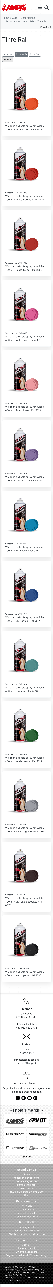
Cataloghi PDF (27, 1209)
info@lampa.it (26, 1052)
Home (5, 17)
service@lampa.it (26, 1063)
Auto (15, 17)
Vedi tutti (8, 59)
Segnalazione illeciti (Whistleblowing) (26, 1255)
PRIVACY (8, 1278)
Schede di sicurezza (26, 1216)
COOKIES (17, 1278)
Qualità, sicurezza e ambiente (26, 1191)
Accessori (8, 54)
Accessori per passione (26, 1177)
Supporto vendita (26, 1213)
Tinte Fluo (34, 54)
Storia (26, 1174)
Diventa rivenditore (26, 1251)
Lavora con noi (26, 1248)
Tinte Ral (20, 54)
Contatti (26, 1244)
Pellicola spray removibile (20, 21)
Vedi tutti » (26, 1157)
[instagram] (23, 1099)
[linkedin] (35, 1099)
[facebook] (18, 1099)
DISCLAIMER (28, 1278)
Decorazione (28, 17)
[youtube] (29, 1099)
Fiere (26, 1195)
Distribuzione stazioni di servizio (26, 1234)
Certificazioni (26, 1188)
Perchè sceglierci (26, 1184)
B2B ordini (26, 1205)
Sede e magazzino (26, 1181)
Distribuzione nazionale (27, 1230)
